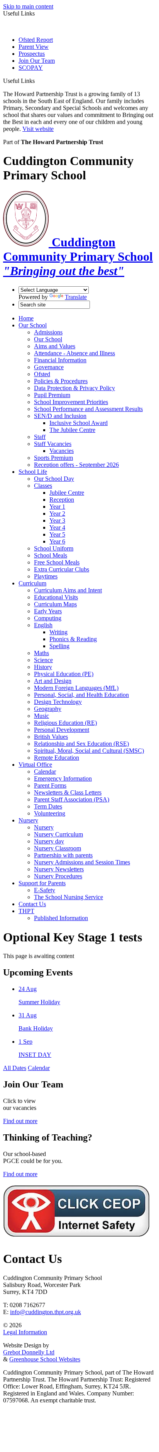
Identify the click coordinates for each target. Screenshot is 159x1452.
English (43, 625)
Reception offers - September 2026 (76, 464)
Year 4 (57, 527)
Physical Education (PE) (63, 674)
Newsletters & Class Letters (67, 792)
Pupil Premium (52, 395)
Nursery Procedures (58, 876)
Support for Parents (42, 883)
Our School (33, 325)
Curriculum (32, 583)
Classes (43, 485)
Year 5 (57, 534)
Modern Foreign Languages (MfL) (76, 688)
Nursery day (49, 841)
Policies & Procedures (61, 381)
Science (43, 660)
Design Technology (58, 701)
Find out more (20, 1121)
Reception (61, 499)
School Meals (50, 555)
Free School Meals (57, 562)
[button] (37, 80)
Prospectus (32, 53)
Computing (47, 618)
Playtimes (46, 576)
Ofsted (42, 374)
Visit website (38, 129)
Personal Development (61, 729)
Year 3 (57, 520)
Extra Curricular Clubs (61, 569)
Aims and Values (54, 346)
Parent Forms (50, 785)
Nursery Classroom (57, 848)
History (43, 667)
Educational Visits (56, 597)
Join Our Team (37, 60)
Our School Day (54, 478)
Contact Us (32, 904)
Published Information (61, 918)
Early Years (48, 611)
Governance (49, 367)
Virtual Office (35, 764)
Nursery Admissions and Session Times (82, 862)
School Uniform (53, 548)
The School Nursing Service (68, 897)
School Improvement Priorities (71, 402)
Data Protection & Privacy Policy (74, 388)
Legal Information (25, 1332)
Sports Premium (53, 457)
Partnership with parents (63, 855)
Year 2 (57, 513)
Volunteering (49, 813)
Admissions (48, 332)
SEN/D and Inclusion (60, 416)
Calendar (45, 771)
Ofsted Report (36, 39)
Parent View (34, 46)
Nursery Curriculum (58, 834)
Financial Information (60, 360)
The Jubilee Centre (72, 430)
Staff (40, 437)
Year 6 (57, 541)
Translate (76, 297)
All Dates (14, 1068)
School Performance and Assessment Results (88, 409)
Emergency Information (63, 778)
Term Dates (48, 806)
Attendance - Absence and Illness (74, 353)
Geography (47, 708)
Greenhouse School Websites (44, 1359)
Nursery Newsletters (59, 869)
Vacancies (61, 450)
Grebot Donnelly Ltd (28, 1352)
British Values (51, 736)
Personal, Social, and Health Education (81, 695)
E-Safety (44, 890)
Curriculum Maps (55, 604)
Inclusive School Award (78, 423)
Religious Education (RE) (65, 722)
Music (41, 715)
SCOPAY (31, 67)
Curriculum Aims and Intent (68, 590)
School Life (33, 471)
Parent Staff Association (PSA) (71, 799)
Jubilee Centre (66, 492)
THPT (26, 911)
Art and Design (52, 681)
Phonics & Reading (73, 639)
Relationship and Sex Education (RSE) (81, 743)
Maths (41, 653)
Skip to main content (28, 6)
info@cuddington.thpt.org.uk (45, 1312)
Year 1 (57, 506)
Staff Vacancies (52, 443)
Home (26, 318)
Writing (58, 632)
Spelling (59, 646)
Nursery (28, 820)
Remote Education (56, 757)
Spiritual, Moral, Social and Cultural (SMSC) (89, 750)
